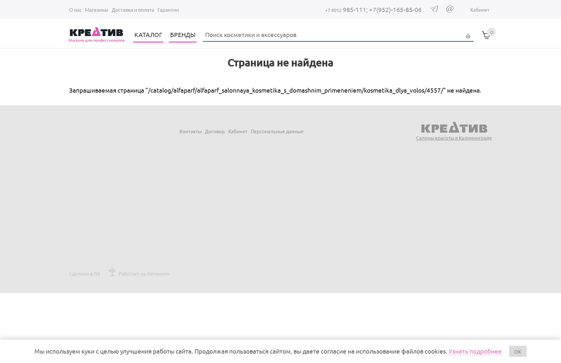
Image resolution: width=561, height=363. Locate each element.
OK (517, 351)
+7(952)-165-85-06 (395, 9)
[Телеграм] (434, 10)
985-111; (347, 9)
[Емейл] (450, 10)
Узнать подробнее (475, 351)
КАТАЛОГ (148, 34)
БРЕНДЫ (182, 34)
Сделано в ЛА (84, 273)
